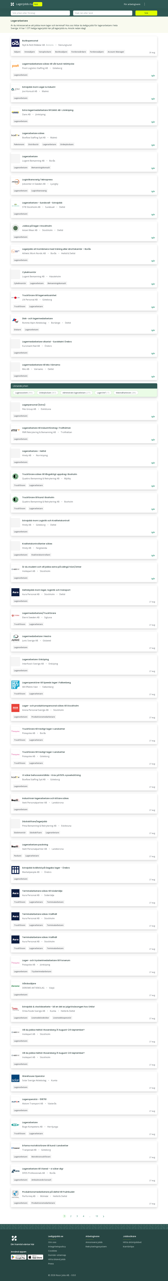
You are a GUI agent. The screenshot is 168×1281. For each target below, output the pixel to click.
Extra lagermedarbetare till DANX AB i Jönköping (47, 110)
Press (51, 1263)
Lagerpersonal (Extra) (33, 404)
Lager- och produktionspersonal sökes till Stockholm (50, 705)
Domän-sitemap (57, 1255)
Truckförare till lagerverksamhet (39, 295)
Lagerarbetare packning (35, 844)
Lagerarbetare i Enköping (35, 659)
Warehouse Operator (33, 1076)
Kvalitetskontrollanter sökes (37, 543)
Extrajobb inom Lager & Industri (38, 87)
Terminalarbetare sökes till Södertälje (42, 890)
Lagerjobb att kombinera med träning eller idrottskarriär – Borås (56, 249)
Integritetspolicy (57, 1246)
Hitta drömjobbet (132, 1242)
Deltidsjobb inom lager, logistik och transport (46, 590)
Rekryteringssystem (96, 1246)
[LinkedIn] (18, 1276)
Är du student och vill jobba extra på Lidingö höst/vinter (51, 566)
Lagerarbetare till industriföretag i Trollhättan (46, 427)
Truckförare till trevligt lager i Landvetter (43, 728)
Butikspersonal (30, 40)
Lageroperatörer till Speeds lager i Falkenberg (46, 682)
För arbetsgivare (132, 4)
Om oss (52, 1242)
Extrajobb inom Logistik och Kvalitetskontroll (45, 520)
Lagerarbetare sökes (33, 133)
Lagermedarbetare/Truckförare (39, 613)
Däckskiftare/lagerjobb (34, 821)
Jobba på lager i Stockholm (37, 225)
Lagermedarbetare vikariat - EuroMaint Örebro (47, 341)
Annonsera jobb (94, 1242)
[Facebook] (23, 1276)
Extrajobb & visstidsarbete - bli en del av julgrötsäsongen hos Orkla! (58, 1006)
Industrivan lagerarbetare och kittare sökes (45, 798)
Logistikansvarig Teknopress (37, 179)
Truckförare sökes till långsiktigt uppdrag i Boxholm (49, 474)
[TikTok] (29, 1276)
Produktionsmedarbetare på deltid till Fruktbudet (48, 1191)
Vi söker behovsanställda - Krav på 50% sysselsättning (51, 775)
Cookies (52, 1250)
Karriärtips (128, 1246)
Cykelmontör (29, 272)
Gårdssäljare (29, 983)
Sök (146, 13)
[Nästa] (103, 1216)
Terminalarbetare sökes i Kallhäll (39, 914)
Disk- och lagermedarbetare (37, 318)
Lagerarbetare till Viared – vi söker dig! (42, 1168)
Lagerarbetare (30, 156)
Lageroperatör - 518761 (34, 1099)
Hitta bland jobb (56, 1259)
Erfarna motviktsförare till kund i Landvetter (45, 1145)
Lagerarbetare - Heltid (34, 451)
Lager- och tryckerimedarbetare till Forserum (46, 960)
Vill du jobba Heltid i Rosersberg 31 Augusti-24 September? (53, 1029)
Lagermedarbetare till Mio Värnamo (41, 364)
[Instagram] (13, 1276)
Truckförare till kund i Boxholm (38, 497)
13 (97, 1216)
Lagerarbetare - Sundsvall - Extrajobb (42, 202)
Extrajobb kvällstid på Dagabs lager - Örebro (46, 867)
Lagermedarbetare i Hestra (36, 636)
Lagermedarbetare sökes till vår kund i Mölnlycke (48, 63)
